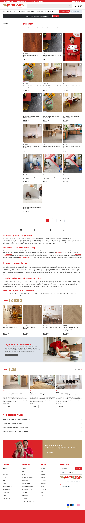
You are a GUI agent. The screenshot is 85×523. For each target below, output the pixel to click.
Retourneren (25, 480)
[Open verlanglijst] (78, 6)
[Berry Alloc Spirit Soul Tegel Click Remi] (52, 133)
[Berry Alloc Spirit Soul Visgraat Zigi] (32, 102)
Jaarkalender (25, 495)
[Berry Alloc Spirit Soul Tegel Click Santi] (72, 133)
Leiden (42, 486)
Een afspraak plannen (27, 477)
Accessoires (48, 11)
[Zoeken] (69, 6)
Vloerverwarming (31, 11)
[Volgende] (60, 220)
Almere (42, 471)
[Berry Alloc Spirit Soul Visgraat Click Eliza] (32, 72)
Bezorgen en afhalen (27, 489)
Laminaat (9, 11)
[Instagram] (65, 472)
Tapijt (18, 11)
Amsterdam (43, 474)
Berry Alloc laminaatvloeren (26, 257)
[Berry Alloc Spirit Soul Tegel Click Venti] (32, 193)
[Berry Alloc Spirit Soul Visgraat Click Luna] (72, 72)
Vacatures (24, 498)
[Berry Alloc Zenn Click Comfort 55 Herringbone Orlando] (72, 314)
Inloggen (24, 468)
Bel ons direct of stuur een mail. (52, 449)
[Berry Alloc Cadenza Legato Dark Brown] (52, 314)
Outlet (54, 11)
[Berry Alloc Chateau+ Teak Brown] (12, 314)
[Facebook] (67, 472)
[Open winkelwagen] (81, 6)
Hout (14, 11)
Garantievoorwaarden (27, 486)
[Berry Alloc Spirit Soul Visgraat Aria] (72, 102)
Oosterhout (43, 489)
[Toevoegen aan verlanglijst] (40, 34)
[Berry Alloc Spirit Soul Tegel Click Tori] (32, 163)
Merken (23, 11)
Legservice (24, 492)
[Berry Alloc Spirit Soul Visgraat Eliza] (52, 102)
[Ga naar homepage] (13, 6)
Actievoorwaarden (26, 483)
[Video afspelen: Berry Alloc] (72, 47)
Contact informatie (66, 486)
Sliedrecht (43, 492)
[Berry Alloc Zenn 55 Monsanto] (32, 314)
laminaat (58, 252)
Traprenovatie (39, 11)
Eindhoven (43, 483)
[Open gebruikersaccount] (75, 6)
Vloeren (5, 468)
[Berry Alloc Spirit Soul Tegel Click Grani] (52, 163)
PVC (4, 11)
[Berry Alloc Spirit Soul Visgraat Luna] (32, 133)
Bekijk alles (77, 369)
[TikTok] (72, 472)
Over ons (24, 471)
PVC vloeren (9, 254)
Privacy (14, 505)
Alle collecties (6, 498)
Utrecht (43, 495)
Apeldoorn (43, 477)
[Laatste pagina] (63, 220)
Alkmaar (43, 468)
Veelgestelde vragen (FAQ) (28, 501)
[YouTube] (69, 472)
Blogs (23, 474)
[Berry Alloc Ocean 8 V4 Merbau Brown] (32, 42)
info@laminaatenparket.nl (67, 484)
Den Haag (43, 480)
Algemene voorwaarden (7, 505)
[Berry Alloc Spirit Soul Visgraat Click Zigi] (52, 42)
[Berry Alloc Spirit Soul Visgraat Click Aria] (52, 72)
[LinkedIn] (70, 472)
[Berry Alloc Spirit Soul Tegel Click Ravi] (72, 163)
